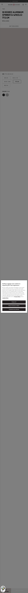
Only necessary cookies (14, 305)
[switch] (3, 591)
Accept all (14, 302)
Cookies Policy (5, 298)
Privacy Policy (17, 296)
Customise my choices (14, 309)
